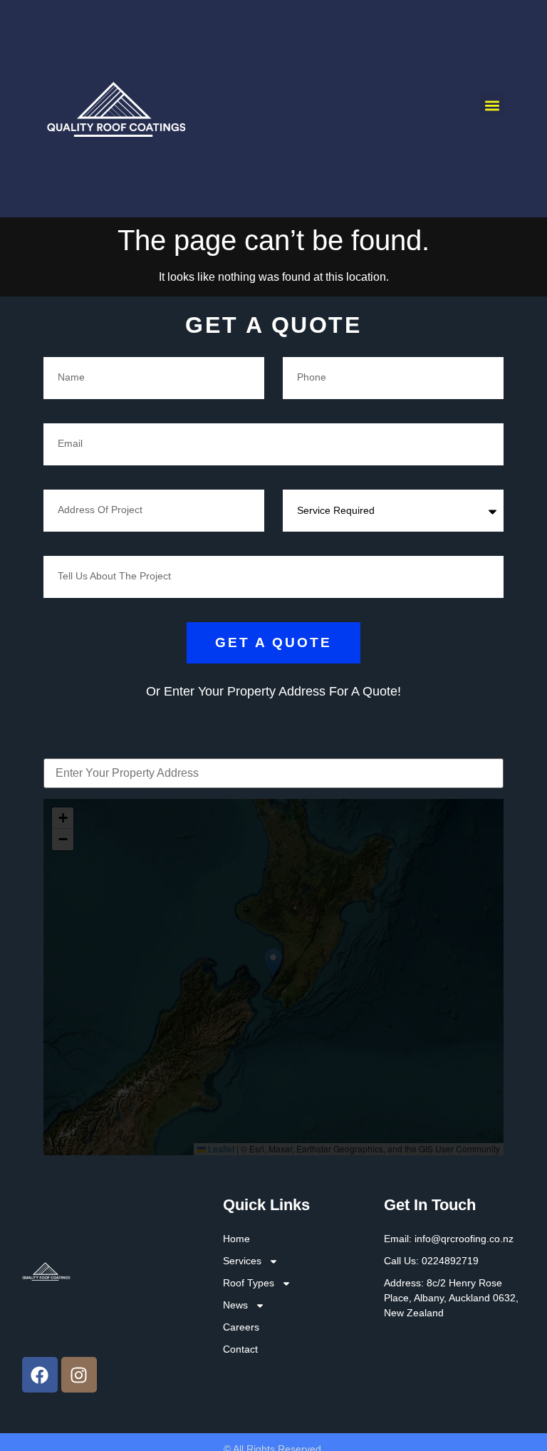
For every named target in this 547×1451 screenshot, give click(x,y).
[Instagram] (79, 1375)
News (235, 1305)
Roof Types (248, 1283)
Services (242, 1260)
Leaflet (220, 1148)
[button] (492, 105)
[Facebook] (40, 1375)
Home (236, 1238)
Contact (240, 1349)
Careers (241, 1327)
